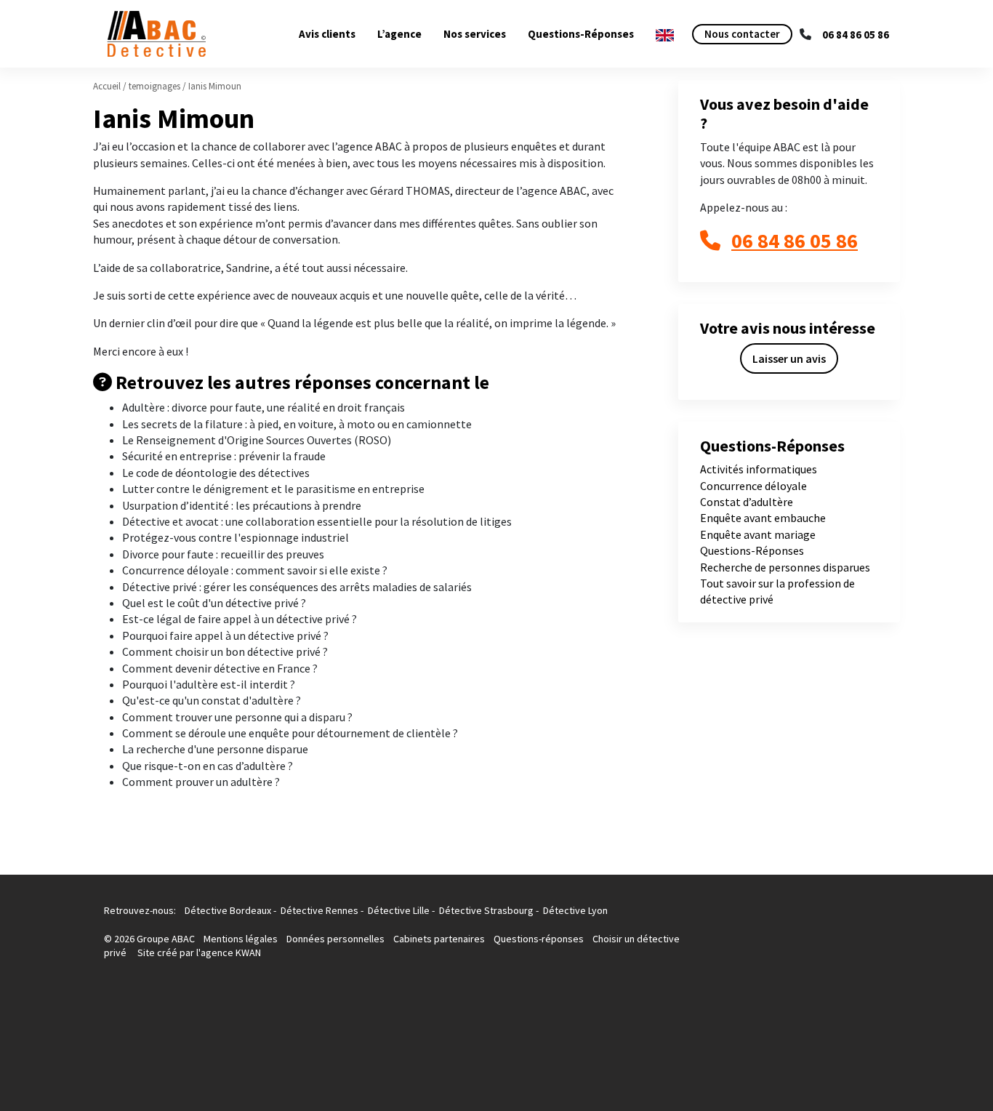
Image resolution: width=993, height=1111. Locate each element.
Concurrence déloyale (753, 485)
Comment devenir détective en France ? (220, 668)
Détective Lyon (575, 910)
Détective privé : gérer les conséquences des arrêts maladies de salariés (297, 586)
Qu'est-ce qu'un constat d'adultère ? (211, 700)
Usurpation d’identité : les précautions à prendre (241, 505)
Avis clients (327, 34)
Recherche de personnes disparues (785, 567)
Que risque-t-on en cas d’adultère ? (207, 765)
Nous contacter (742, 34)
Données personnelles (335, 938)
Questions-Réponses (581, 34)
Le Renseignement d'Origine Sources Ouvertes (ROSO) (256, 440)
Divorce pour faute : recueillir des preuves (223, 554)
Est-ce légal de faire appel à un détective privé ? (239, 618)
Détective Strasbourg (486, 910)
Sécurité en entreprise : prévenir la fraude (224, 456)
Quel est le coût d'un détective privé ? (214, 602)
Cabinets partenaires (440, 938)
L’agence (399, 34)
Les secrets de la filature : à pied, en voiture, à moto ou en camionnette (297, 424)
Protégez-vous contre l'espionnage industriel (235, 537)
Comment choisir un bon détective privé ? (225, 651)
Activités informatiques (758, 469)
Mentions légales (242, 938)
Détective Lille (399, 910)
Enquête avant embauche (763, 517)
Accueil (107, 86)
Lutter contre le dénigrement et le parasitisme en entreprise (273, 488)
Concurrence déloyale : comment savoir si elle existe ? (254, 570)
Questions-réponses (539, 938)
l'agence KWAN (228, 952)
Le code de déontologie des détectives (216, 472)
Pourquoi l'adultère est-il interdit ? (208, 684)
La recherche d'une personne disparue (215, 749)
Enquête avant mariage (758, 534)
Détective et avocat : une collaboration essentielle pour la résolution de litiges (317, 521)
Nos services (474, 34)
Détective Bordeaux (228, 910)
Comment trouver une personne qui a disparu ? (237, 717)
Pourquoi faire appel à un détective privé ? (225, 635)
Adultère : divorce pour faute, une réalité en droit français (263, 407)
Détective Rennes (319, 910)
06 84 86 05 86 (855, 34)
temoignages (154, 86)
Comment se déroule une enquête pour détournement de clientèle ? (290, 733)
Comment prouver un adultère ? (201, 781)
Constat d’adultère (746, 501)
